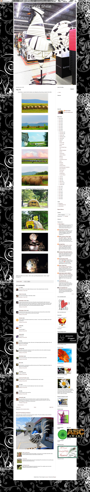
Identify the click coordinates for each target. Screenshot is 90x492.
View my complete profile (68, 112)
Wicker (60, 141)
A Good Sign (24, 458)
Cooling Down (62, 173)
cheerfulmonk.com (62, 280)
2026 (60, 118)
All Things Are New (25, 465)
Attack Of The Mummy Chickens (23, 412)
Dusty (60, 161)
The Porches (61, 170)
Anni (20, 371)
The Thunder (61, 144)
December (62, 132)
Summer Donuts (62, 165)
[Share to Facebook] (28, 281)
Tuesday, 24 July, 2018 (23, 402)
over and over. (61, 206)
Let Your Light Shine (33, 6)
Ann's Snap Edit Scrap (63, 287)
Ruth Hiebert (21, 356)
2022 (60, 124)
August (61, 138)
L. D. (20, 287)
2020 (60, 127)
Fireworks (61, 162)
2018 (60, 130)
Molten (60, 145)
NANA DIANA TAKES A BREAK (65, 273)
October (61, 135)
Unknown (20, 318)
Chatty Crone (21, 294)
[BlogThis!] (25, 281)
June (61, 176)
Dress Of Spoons (62, 168)
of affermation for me (62, 204)
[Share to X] (27, 281)
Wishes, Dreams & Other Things (65, 236)
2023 (60, 123)
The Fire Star (61, 142)
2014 (60, 191)
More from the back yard (63, 288)
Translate (66, 216)
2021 (60, 126)
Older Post (51, 407)
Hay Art (60, 151)
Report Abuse (61, 209)
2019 (60, 129)
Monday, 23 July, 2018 (23, 387)
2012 (60, 194)
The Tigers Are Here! (63, 159)
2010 (60, 197)
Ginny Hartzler (67, 110)
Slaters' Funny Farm (62, 265)
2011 (60, 195)
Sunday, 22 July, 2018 (23, 306)
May (60, 178)
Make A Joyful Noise (26, 452)
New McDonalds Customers (64, 167)
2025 (60, 120)
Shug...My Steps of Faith (63, 258)
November (62, 133)
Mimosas (61, 156)
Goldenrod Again (61, 230)
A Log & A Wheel (62, 174)
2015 (60, 189)
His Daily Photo (62, 244)
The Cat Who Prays (62, 147)
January (61, 184)
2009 (60, 198)
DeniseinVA (21, 397)
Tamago (20, 348)
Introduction (61, 203)
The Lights (61, 171)
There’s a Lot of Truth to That (63, 281)
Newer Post (18, 407)
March (61, 181)
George (20, 334)
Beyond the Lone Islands (63, 229)
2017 (60, 186)
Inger (20, 362)
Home (35, 407)
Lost (60, 148)
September (62, 136)
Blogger (54, 477)
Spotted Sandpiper (62, 150)
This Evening (61, 153)
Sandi (20, 325)
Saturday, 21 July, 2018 (23, 290)
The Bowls (61, 164)
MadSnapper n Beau (23, 300)
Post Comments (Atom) (25, 409)
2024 (60, 121)
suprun (47, 477)
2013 (60, 192)
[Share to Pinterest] (29, 281)
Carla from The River (23, 377)
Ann (19, 384)
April (60, 179)
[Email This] (24, 281)
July (60, 139)
